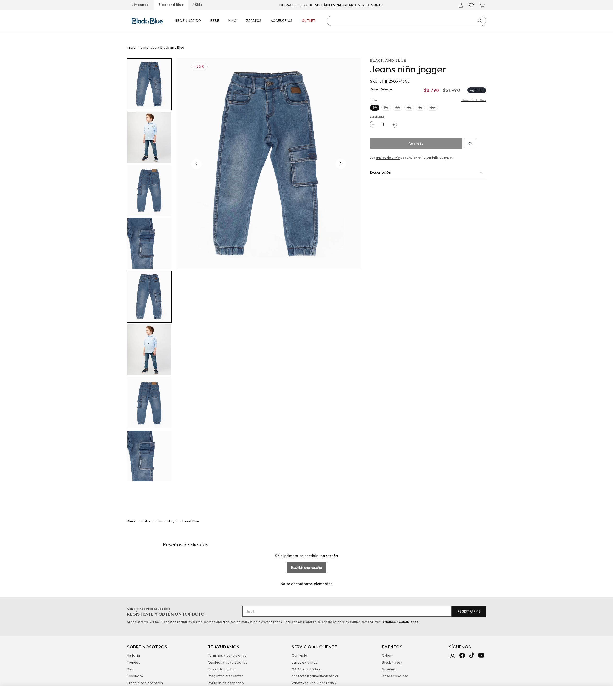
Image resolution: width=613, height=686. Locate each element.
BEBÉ (214, 20)
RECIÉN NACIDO (188, 20)
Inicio (131, 47)
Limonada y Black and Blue (162, 47)
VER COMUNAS (370, 5)
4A (398, 108)
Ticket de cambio (222, 669)
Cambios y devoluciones (228, 662)
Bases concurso (395, 676)
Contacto (299, 656)
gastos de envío (388, 158)
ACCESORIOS (282, 20)
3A (387, 108)
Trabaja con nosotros (145, 683)
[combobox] (406, 21)
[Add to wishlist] (470, 143)
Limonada (140, 4)
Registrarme (468, 611)
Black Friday (392, 662)
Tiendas (133, 662)
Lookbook (135, 676)
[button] (482, 5)
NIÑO (232, 20)
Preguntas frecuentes (226, 676)
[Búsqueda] (480, 21)
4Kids (197, 4)
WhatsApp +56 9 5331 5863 (314, 683)
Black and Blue (171, 4)
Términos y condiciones (227, 656)
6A (410, 108)
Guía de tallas (473, 100)
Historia (133, 656)
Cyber (387, 656)
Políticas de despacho (226, 683)
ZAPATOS (253, 20)
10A (434, 108)
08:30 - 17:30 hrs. (306, 669)
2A (376, 108)
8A (421, 108)
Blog (130, 669)
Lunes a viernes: (305, 662)
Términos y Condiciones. (400, 622)
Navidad (388, 669)
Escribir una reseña (306, 567)
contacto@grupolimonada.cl (315, 676)
